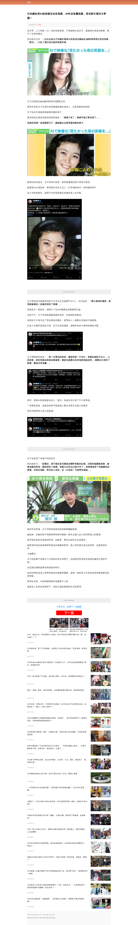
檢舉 (39, 25)
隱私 (44, 918)
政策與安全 (36, 918)
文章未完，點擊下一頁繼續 (69, 607)
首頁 (29, 2)
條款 (41, 918)
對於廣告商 (52, 918)
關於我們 (29, 918)
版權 (47, 918)
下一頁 (69, 613)
